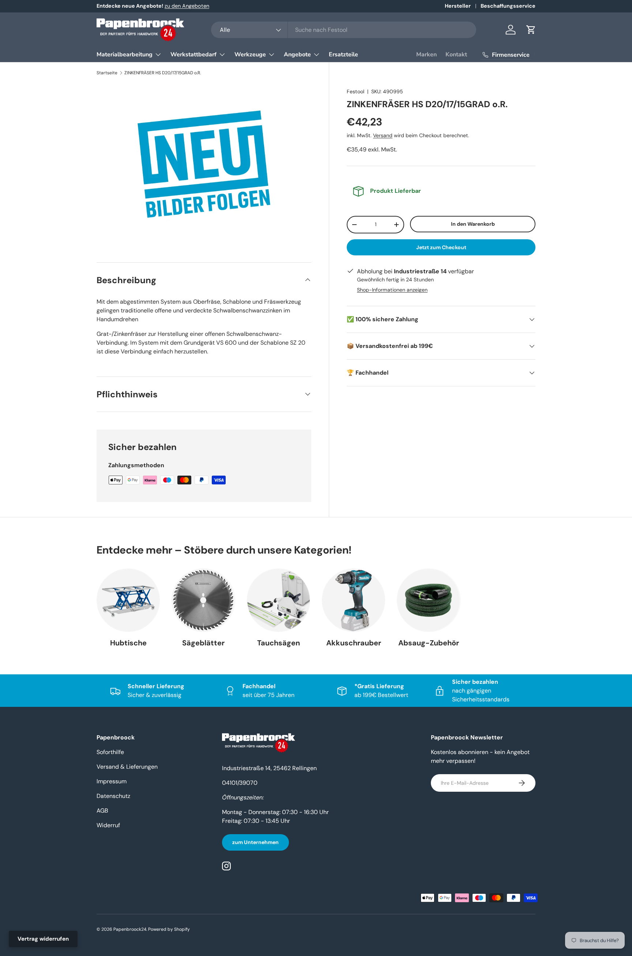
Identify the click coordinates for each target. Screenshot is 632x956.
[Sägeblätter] (203, 600)
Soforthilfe (110, 752)
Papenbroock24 (129, 929)
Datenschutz (113, 796)
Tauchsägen (278, 643)
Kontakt (456, 54)
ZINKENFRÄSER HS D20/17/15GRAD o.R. (162, 73)
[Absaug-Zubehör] (428, 600)
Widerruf (108, 825)
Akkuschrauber (353, 643)
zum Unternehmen (255, 842)
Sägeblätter (203, 643)
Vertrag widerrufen (43, 938)
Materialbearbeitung (125, 54)
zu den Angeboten (187, 6)
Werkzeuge (250, 54)
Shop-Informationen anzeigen (392, 289)
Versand (382, 135)
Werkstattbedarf (193, 54)
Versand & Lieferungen (127, 767)
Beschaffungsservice (508, 6)
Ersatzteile (343, 54)
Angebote (297, 54)
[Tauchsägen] (278, 600)
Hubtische (128, 643)
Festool (355, 91)
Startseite (107, 73)
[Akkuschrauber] (353, 600)
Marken (426, 54)
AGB (102, 810)
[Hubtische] (128, 600)
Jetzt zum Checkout (441, 247)
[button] (531, 30)
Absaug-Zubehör (428, 643)
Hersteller (458, 6)
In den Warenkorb (473, 224)
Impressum (112, 781)
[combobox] (343, 30)
